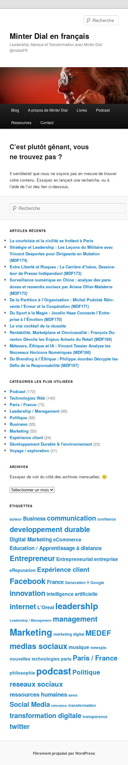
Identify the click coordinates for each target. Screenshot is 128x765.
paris (66, 659)
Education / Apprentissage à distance (56, 548)
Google (97, 582)
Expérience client (26, 437)
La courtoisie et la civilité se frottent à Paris (51, 240)
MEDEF (98, 633)
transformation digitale (45, 715)
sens (72, 695)
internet (23, 606)
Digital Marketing (31, 539)
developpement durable (50, 529)
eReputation (23, 570)
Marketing (19, 431)
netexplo (98, 647)
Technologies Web (27, 398)
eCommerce (67, 539)
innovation (27, 593)
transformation (82, 705)
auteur (16, 519)
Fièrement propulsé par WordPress (64, 753)
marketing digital (68, 634)
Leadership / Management (34, 411)
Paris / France (23, 404)
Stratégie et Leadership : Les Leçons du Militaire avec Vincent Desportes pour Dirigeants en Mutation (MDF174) (61, 253)
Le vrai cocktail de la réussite (38, 326)
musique (79, 647)
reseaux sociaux (36, 684)
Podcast (103, 110)
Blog (15, 110)
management (75, 619)
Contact (46, 122)
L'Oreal (45, 607)
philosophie (22, 673)
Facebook (28, 580)
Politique (18, 417)
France (55, 582)
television (59, 705)
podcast (53, 670)
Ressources (21, 122)
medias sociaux (38, 645)
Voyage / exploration (29, 450)
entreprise (106, 559)
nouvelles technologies (35, 659)
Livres (82, 110)
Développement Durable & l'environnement (51, 444)
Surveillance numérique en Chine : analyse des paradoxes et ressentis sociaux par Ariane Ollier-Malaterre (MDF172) (61, 286)
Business (18, 424)
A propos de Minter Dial (48, 110)
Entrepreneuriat (74, 559)
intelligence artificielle (72, 593)
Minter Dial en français (49, 35)
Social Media (30, 704)
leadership (76, 606)
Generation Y (77, 582)
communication (71, 518)
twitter (20, 726)
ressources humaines (38, 694)
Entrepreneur (32, 558)
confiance (106, 519)
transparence (95, 716)
